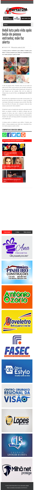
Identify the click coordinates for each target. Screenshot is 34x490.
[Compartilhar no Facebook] (9, 136)
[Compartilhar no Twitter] (14, 136)
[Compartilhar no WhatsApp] (4, 136)
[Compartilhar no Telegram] (18, 136)
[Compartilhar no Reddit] (23, 136)
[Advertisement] (17, 208)
